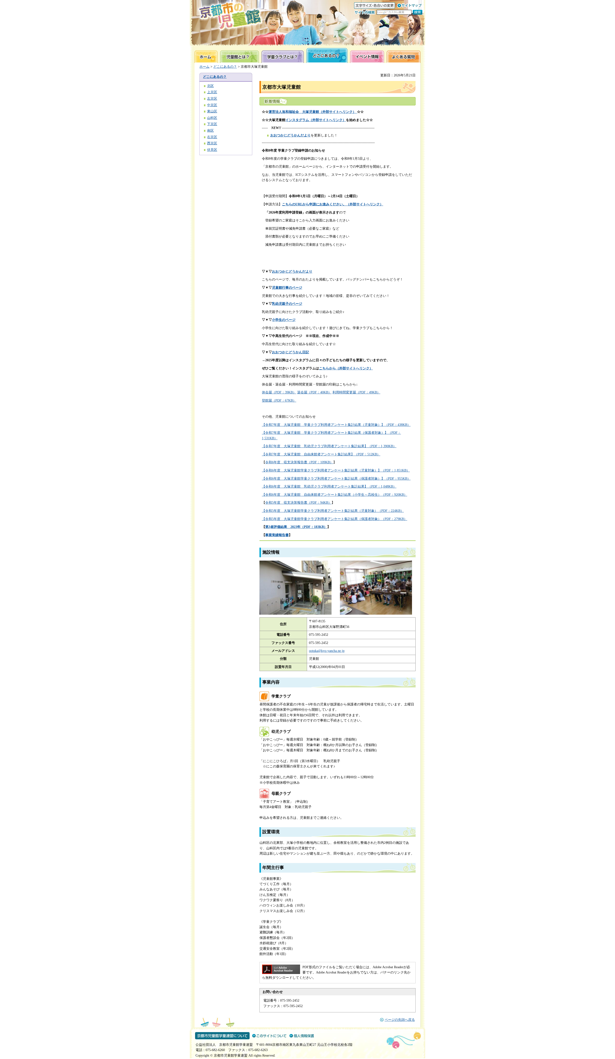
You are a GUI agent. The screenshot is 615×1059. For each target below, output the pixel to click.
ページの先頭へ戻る (400, 1020)
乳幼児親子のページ (287, 304)
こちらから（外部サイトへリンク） (346, 368)
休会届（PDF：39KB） (279, 392)
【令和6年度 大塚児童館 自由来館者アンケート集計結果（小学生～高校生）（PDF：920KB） (334, 494)
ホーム (204, 66)
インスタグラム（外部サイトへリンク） (315, 120)
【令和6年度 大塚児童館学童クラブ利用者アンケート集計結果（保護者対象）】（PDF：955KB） (336, 478)
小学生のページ (283, 320)
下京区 (212, 124)
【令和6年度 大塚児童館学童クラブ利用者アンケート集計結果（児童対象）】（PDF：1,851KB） (336, 470)
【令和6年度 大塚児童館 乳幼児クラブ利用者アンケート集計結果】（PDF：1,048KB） (329, 486)
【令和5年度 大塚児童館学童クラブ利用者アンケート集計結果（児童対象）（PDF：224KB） (333, 511)
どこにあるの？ (225, 66)
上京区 (212, 92)
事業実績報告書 (277, 535)
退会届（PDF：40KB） (314, 392)
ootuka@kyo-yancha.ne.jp (326, 651)
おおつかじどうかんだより (290, 135)
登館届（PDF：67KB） (279, 400)
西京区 (212, 143)
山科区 (212, 118)
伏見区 (212, 150)
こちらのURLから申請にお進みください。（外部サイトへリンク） (332, 204)
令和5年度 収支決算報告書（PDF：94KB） (298, 502)
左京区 (212, 98)
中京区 (212, 105)
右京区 (212, 137)
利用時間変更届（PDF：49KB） (356, 392)
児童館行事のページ (287, 287)
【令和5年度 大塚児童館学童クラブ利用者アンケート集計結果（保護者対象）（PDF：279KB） (334, 519)
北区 (210, 86)
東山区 (212, 111)
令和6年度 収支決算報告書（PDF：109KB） (299, 462)
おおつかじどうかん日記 (290, 352)
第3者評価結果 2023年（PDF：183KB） (296, 527)
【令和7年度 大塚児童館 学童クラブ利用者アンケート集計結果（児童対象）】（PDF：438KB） (336, 425)
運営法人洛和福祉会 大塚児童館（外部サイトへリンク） (313, 112)
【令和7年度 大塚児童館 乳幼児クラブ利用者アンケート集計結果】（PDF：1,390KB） (329, 446)
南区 (210, 130)
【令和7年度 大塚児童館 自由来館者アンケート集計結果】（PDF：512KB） (321, 454)
